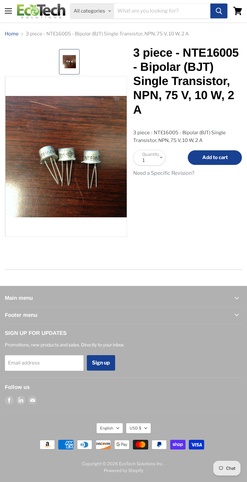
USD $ (135, 428)
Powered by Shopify (123, 470)
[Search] (218, 11)
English (106, 428)
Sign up (101, 363)
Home (12, 34)
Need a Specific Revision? (163, 173)
